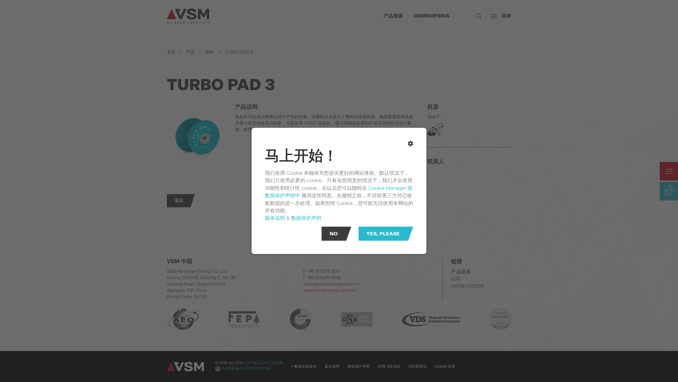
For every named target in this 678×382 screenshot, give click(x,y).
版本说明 (275, 218)
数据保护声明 (306, 218)
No (334, 234)
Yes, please (383, 234)
